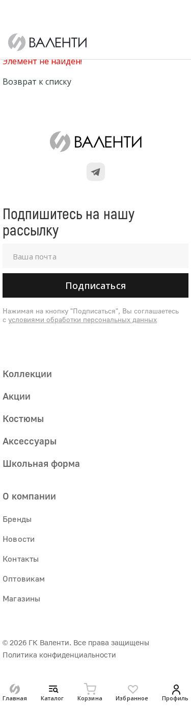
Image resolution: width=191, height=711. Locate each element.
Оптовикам (24, 578)
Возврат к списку (37, 81)
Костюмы (23, 418)
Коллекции (27, 373)
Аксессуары (30, 440)
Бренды (17, 519)
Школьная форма (41, 463)
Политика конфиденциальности (59, 654)
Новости (19, 539)
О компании (29, 496)
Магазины (21, 598)
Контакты (21, 559)
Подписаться (95, 285)
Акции (17, 396)
